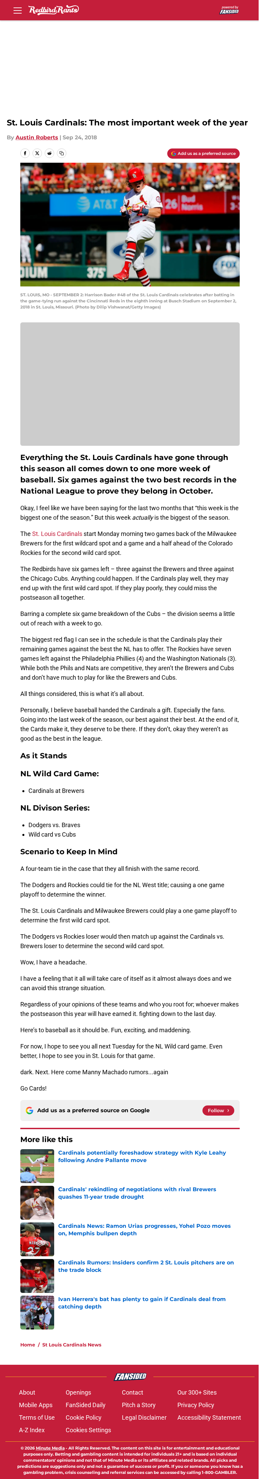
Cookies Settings (88, 1430)
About (27, 1392)
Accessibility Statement (209, 1417)
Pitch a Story (139, 1404)
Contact (132, 1392)
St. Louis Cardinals (57, 533)
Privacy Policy (195, 1404)
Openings (78, 1392)
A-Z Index (32, 1430)
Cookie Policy (84, 1417)
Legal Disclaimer (144, 1417)
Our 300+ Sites (197, 1392)
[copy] (61, 153)
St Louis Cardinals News (71, 1345)
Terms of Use (37, 1417)
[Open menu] (18, 10)
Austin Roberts (37, 137)
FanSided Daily (86, 1404)
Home (27, 1345)
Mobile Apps (35, 1404)
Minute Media (50, 1448)
